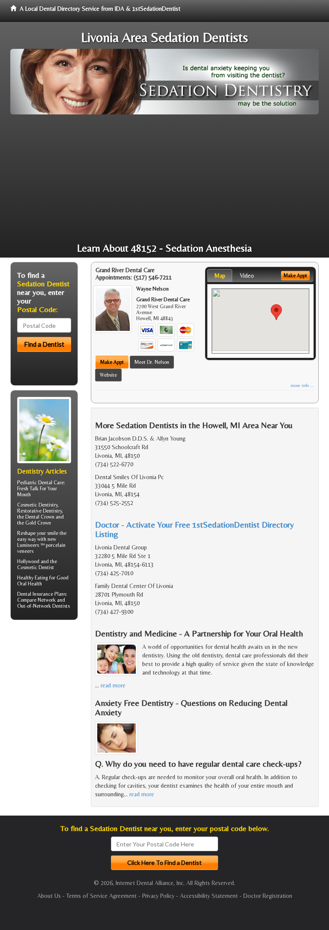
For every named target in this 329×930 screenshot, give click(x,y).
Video (247, 275)
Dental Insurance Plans (41, 594)
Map (219, 275)
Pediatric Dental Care (40, 483)
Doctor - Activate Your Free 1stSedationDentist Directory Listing (194, 529)
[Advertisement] (164, 179)
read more (113, 685)
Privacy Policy (158, 895)
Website (108, 375)
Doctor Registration (267, 895)
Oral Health (29, 584)
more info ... (302, 385)
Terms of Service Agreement (101, 895)
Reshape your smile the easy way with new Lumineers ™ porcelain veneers (41, 542)
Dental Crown (39, 517)
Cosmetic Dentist (35, 567)
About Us (49, 895)
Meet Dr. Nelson (152, 362)
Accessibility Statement (209, 895)
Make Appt (112, 362)
